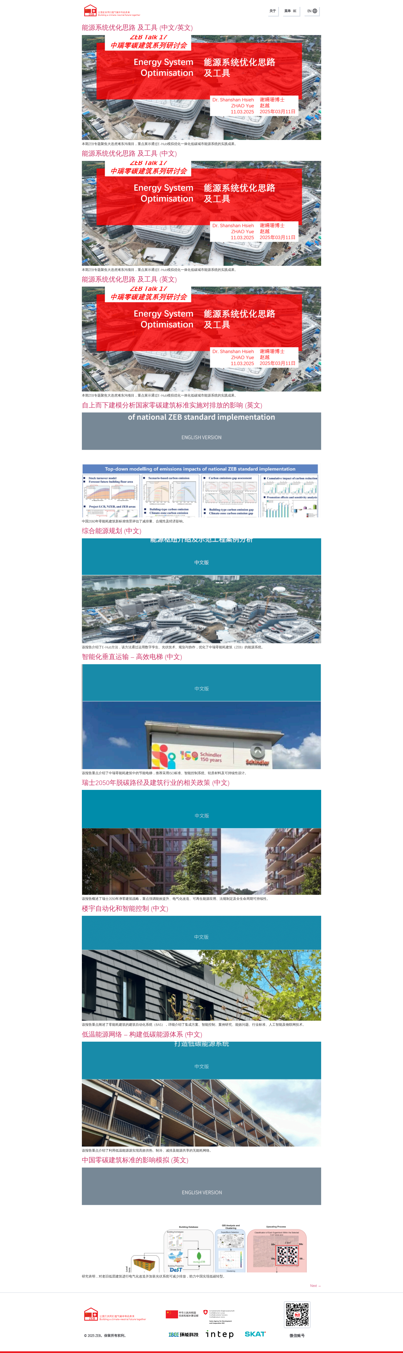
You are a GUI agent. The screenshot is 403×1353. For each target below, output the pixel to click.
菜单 (287, 11)
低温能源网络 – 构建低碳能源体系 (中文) (142, 1034)
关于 (273, 11)
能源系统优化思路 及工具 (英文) (129, 279)
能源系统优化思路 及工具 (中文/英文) (137, 27)
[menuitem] (311, 11)
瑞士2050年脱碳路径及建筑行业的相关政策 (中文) (155, 782)
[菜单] (294, 11)
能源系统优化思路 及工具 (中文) (129, 153)
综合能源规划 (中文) (111, 531)
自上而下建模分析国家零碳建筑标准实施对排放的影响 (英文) (172, 405)
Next (315, 1286)
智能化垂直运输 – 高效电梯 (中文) (132, 656)
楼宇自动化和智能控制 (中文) (125, 908)
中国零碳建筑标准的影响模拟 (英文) (135, 1160)
